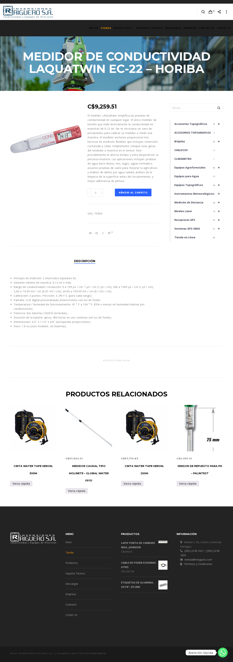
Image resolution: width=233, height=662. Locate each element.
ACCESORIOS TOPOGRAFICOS (194, 132)
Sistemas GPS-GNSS (197, 228)
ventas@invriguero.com (198, 559)
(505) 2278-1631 (194, 551)
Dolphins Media (95, 653)
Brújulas (197, 141)
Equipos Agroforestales (197, 167)
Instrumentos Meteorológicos (197, 193)
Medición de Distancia (197, 202)
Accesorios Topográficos (197, 123)
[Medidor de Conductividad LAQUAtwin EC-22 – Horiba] (90, 233)
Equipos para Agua (194, 176)
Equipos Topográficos (197, 184)
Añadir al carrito (133, 192)
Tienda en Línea (194, 237)
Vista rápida (21, 483)
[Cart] (210, 12)
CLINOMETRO (194, 159)
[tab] (84, 261)
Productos (72, 563)
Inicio (69, 542)
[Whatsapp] (223, 652)
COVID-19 (71, 615)
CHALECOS (194, 150)
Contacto (71, 604)
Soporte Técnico (75, 573)
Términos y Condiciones (198, 564)
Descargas (72, 583)
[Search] (203, 12)
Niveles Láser (197, 211)
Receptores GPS (197, 219)
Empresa (71, 594)
